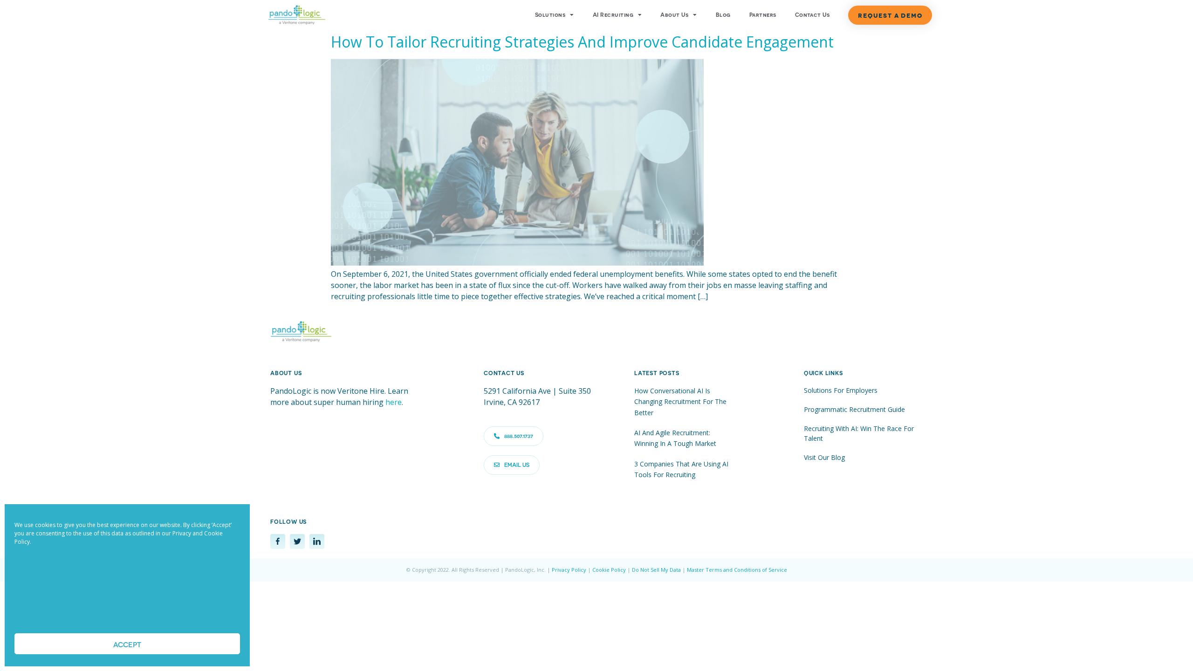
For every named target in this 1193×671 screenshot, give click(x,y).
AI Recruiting (613, 15)
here (393, 402)
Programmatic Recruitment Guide (854, 409)
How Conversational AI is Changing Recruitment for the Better (680, 401)
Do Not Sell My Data (656, 569)
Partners (762, 15)
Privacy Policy (569, 569)
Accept (127, 644)
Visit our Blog (824, 457)
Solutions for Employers (841, 390)
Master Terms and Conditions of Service (737, 569)
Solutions (550, 15)
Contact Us (812, 15)
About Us (674, 15)
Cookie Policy (609, 569)
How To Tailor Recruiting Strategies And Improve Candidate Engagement (582, 42)
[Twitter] (297, 541)
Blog (723, 15)
